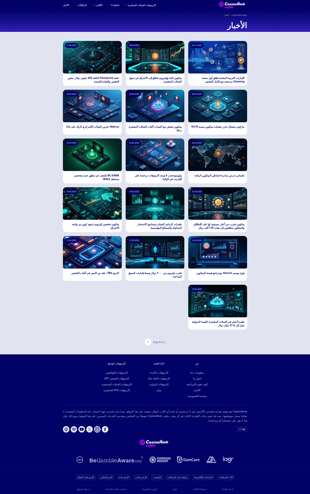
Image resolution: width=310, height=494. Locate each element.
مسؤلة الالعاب (199, 489)
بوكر (158, 390)
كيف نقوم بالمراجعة (197, 384)
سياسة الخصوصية (197, 396)
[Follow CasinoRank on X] (89, 429)
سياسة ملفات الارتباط (116, 489)
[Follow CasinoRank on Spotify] (74, 429)
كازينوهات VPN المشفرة (117, 390)
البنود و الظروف (149, 489)
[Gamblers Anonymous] (211, 459)
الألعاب (98, 5)
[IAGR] (228, 459)
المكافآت (82, 5)
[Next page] (148, 342)
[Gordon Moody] (160, 459)
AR (243, 429)
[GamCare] (188, 459)
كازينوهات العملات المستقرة (117, 384)
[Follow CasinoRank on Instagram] (97, 429)
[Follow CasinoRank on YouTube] (81, 429)
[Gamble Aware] (116, 459)
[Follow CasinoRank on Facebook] (105, 429)
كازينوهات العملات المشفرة (142, 5)
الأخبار (66, 5)
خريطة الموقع (83, 489)
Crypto (115, 5)
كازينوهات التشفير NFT (116, 378)
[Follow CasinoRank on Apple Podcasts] (66, 429)
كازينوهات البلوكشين (117, 372)
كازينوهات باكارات (158, 372)
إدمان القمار (227, 489)
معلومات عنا (197, 372)
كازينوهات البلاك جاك (159, 378)
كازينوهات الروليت (159, 384)
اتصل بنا (197, 378)
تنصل (174, 489)
